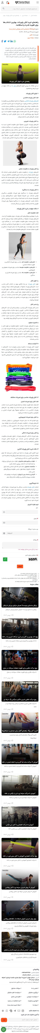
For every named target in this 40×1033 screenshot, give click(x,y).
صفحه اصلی (34, 16)
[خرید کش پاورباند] (20, 246)
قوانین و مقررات (33, 1001)
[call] (10, 1011)
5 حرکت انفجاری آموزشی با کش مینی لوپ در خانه (21, 860)
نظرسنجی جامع (16, 997)
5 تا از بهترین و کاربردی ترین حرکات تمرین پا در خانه (21, 641)
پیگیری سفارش (33, 993)
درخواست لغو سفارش (14, 993)
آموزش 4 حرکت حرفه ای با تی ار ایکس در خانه (22, 798)
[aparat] (2, 1011)
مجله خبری (25, 16)
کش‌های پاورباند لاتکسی (31, 101)
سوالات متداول (16, 988)
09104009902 (26, 975)
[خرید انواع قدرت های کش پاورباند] (20, 377)
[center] (3, 9)
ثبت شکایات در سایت (14, 1001)
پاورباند (30, 172)
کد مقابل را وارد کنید (31, 555)
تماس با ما (34, 988)
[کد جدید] (5, 559)
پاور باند (13, 86)
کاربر (31, 35)
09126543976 (26, 972)
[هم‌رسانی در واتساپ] (15, 42)
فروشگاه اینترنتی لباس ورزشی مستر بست (22, 29)
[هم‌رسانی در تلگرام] (8, 42)
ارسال (20, 566)
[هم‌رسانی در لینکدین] (11, 42)
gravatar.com (13, 578)
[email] (18, 1011)
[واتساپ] (3, 1029)
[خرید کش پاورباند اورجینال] (20, 153)
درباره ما (35, 1005)
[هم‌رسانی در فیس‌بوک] (2, 42)
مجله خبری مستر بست (14, 1005)
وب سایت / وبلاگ (33, 529)
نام (37, 508)
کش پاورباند (31, 284)
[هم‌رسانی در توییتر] (5, 42)
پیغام (35, 540)
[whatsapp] (6, 1011)
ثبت (4, 1020)
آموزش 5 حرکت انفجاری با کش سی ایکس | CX (22, 829)
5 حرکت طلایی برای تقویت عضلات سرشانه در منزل (21, 672)
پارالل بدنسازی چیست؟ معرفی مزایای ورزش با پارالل (21, 610)
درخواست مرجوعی (32, 997)
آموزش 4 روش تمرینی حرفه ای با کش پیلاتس (22, 892)
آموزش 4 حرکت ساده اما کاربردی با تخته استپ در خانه (20, 766)
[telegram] (14, 1011)
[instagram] (22, 1011)
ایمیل (35, 519)
